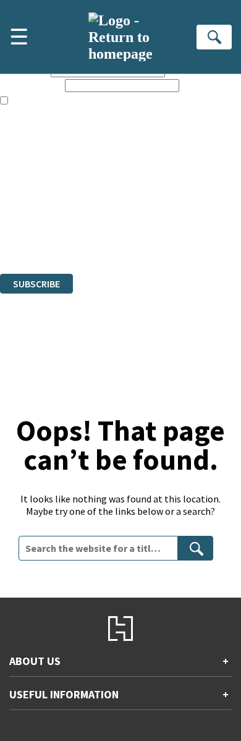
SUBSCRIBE (36, 283)
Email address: (31, 85)
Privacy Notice (29, 234)
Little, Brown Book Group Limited (153, 201)
